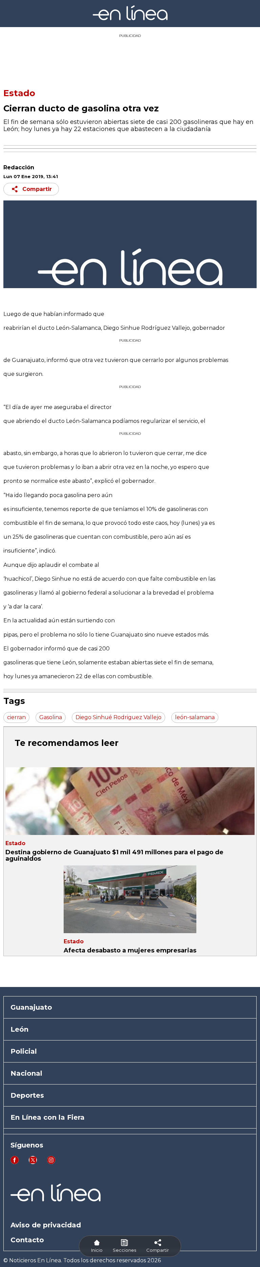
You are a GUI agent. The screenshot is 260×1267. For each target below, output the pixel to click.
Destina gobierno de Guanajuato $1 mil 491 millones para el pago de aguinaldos (114, 855)
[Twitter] (33, 1162)
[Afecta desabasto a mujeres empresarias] (130, 899)
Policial (23, 1051)
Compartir (37, 189)
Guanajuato (31, 1007)
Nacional (26, 1073)
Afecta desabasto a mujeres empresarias (130, 950)
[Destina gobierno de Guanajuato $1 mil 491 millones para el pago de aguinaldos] (130, 801)
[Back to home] (130, 18)
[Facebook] (14, 1162)
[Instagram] (51, 1162)
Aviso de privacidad (45, 1225)
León (19, 1029)
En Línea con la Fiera (47, 1117)
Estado (19, 93)
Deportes (27, 1095)
